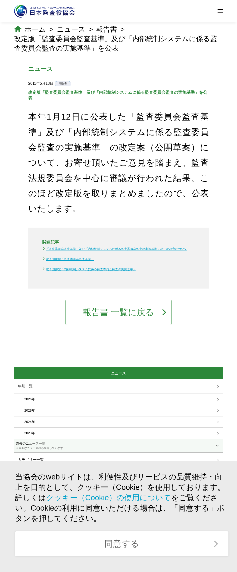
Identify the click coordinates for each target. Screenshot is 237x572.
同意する (121, 543)
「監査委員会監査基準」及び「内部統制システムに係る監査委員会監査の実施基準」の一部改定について (116, 249)
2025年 (29, 410)
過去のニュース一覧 (39, 445)
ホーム (35, 29)
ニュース (71, 29)
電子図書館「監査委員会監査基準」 (70, 259)
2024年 (29, 421)
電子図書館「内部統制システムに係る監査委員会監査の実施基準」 (91, 269)
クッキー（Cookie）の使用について (108, 497)
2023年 (29, 433)
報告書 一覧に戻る (118, 312)
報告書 (106, 29)
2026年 (29, 399)
